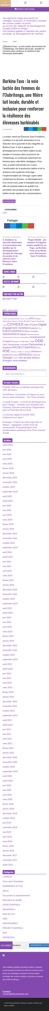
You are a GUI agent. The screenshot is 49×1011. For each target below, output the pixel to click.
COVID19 (15, 324)
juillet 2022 (8, 669)
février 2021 (8, 748)
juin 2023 (7, 617)
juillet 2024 (8, 557)
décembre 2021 (10, 701)
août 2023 (7, 608)
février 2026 (8, 468)
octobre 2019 (9, 818)
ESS (39, 328)
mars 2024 (7, 575)
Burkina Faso (29, 321)
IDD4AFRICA (11, 334)
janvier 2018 (8, 851)
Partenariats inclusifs (18, 344)
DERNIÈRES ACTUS (13, 886)
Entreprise (33, 328)
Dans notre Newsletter (13, 881)
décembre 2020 (10, 757)
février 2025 (8, 524)
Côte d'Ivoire (30, 324)
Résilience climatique (24, 352)
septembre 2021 (10, 715)
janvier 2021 (8, 753)
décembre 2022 (10, 645)
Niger (32, 341)
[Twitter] (30, 129)
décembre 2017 (10, 855)
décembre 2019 (10, 813)
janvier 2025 (8, 529)
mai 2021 (7, 734)
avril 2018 (7, 837)
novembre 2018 (10, 827)
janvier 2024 (8, 585)
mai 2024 (7, 566)
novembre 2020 (10, 762)
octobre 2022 (9, 655)
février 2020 (8, 804)
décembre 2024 (10, 534)
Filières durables (31, 331)
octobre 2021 (9, 711)
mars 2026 (7, 464)
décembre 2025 (10, 478)
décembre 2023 (10, 590)
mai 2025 (7, 510)
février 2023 (8, 636)
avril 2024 (7, 571)
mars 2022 (7, 687)
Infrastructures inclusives (11, 337)
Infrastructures (33, 334)
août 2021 (7, 720)
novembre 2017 (10, 860)
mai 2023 (7, 622)
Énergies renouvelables (15, 360)
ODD (5, 213)
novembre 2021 (10, 706)
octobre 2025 (9, 487)
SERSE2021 (25, 354)
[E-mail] (44, 129)
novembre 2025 (10, 482)
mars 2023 (7, 631)
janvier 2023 (8, 641)
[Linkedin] (35, 129)
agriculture (7, 321)
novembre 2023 (10, 594)
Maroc (27, 341)
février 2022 (8, 692)
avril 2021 (7, 739)
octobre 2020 (9, 767)
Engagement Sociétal (15, 327)
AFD (31, 318)
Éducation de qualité (12, 900)
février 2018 (8, 846)
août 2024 (7, 552)
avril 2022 (7, 683)
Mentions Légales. (26, 1003)
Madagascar (16, 341)
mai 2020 (7, 790)
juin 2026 (7, 450)
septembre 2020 (10, 771)
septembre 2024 (10, 547)
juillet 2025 (8, 501)
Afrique (38, 319)
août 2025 (7, 496)
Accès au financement (11, 319)
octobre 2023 (9, 599)
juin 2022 (7, 673)
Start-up (36, 355)
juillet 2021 (8, 725)
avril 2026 (7, 459)
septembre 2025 (10, 492)
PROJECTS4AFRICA (24, 347)
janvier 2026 (8, 473)
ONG (5, 345)
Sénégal (7, 357)
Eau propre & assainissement (16, 895)
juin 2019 (7, 823)
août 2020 (7, 776)
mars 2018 (7, 841)
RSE (6, 351)
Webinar (36, 357)
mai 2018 (7, 832)
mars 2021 (7, 743)
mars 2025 (7, 520)
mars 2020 (7, 799)
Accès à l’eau (24, 319)
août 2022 (7, 664)
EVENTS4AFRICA (13, 330)
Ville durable (24, 357)
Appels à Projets (18, 321)
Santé (15, 355)
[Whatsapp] (39, 129)
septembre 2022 (10, 659)
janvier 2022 (8, 697)
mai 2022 (7, 678)
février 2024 (8, 580)
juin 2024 (7, 562)
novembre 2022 (10, 650)
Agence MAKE (9, 1006)
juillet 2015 (8, 865)
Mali (23, 341)
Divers (6, 891)
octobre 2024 (9, 543)
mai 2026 (7, 454)
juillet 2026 (8, 445)
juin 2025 (7, 506)
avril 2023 (7, 627)
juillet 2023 (8, 613)
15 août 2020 (7, 129)
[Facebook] (26, 129)
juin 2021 (7, 729)
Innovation (25, 337)
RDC (39, 348)
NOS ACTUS (9, 914)
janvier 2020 (8, 809)
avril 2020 (7, 795)
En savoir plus (9, 201)
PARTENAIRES (10, 923)
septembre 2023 (10, 603)
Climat (5, 325)
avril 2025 (7, 515)
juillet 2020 (8, 781)
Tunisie (15, 358)
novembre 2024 (10, 538)
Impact (23, 334)
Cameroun (40, 321)
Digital (42, 324)
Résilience (13, 352)
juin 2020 (7, 785)
